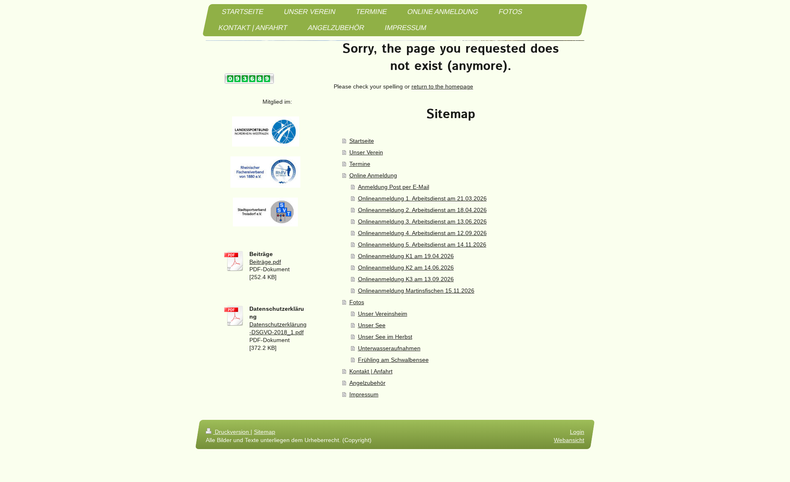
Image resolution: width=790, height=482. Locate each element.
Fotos (356, 302)
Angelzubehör (367, 383)
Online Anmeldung (373, 175)
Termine (359, 164)
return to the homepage (442, 86)
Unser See (372, 325)
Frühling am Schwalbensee (393, 359)
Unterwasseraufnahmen (389, 348)
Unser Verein (366, 152)
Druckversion (232, 431)
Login (577, 431)
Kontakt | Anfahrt (371, 371)
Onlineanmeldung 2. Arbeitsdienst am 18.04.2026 (422, 210)
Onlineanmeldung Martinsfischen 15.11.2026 (416, 290)
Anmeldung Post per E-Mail (393, 187)
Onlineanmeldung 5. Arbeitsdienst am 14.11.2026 (422, 244)
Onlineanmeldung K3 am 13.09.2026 (406, 279)
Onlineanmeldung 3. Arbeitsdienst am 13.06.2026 (422, 221)
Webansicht (569, 440)
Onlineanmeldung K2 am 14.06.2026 (406, 267)
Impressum (364, 394)
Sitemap (264, 431)
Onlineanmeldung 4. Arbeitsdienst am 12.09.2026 (422, 233)
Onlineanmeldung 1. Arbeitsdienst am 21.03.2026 (422, 198)
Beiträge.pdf (265, 261)
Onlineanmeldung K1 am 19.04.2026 (406, 256)
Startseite (361, 140)
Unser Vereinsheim (382, 313)
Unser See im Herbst (385, 336)
